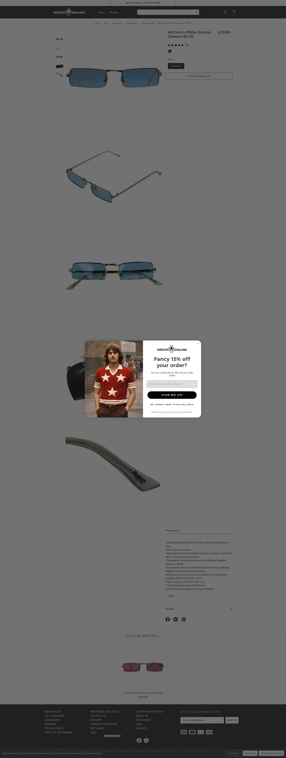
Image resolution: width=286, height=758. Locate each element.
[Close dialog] (198, 343)
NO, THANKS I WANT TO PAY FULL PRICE (172, 404)
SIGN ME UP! (172, 395)
